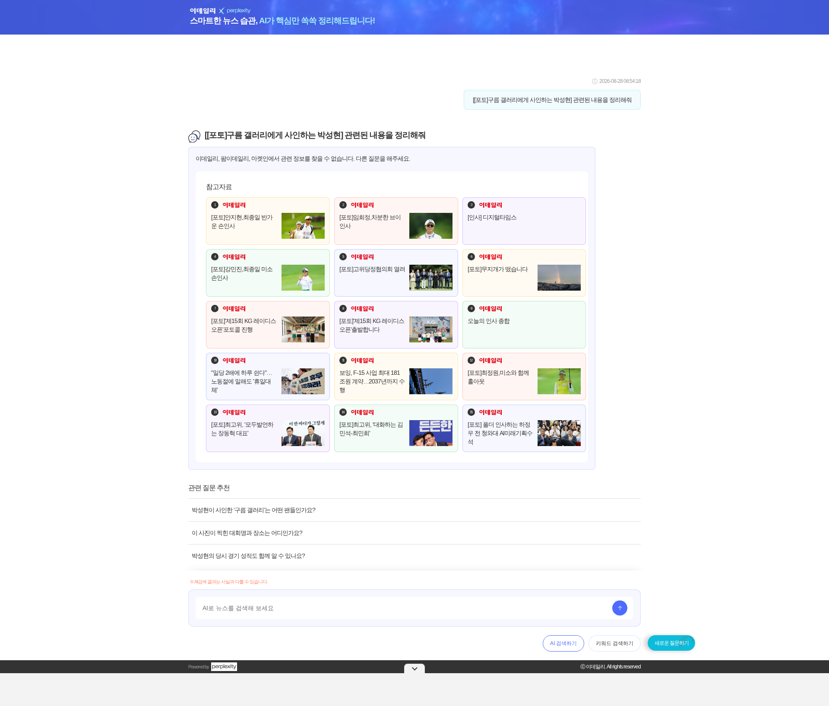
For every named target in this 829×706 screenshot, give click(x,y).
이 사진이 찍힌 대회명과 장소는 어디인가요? (247, 532)
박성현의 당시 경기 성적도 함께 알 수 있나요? (248, 555)
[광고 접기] (414, 668)
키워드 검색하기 (614, 643)
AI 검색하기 (563, 643)
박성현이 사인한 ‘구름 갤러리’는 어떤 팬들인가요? (253, 510)
